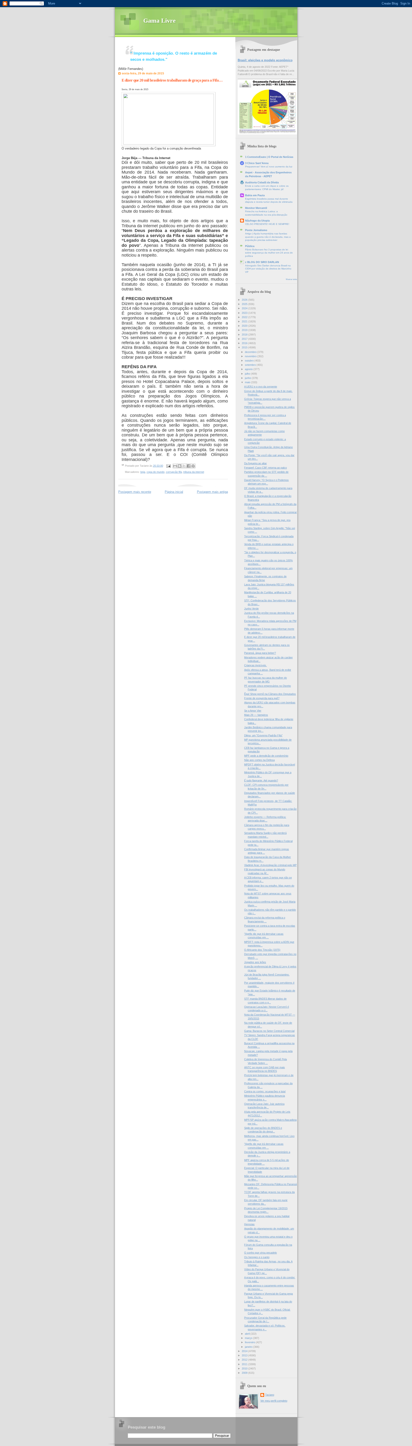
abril (247, 1333)
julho (248, 373)
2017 (245, 338)
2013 (245, 1355)
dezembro (251, 352)
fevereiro (250, 1342)
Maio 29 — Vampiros (256, 714)
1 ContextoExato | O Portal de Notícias (269, 156)
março (249, 1338)
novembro (251, 356)
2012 (245, 1359)
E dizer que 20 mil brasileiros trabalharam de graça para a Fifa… (172, 80)
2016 (245, 343)
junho (248, 378)
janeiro (249, 1346)
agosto (249, 369)
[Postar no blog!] (179, 466)
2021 (245, 321)
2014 (245, 1351)
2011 (245, 1364)
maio (248, 382)
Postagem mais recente (134, 492)
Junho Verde (251, 608)
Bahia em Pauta (255, 195)
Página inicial (174, 492)
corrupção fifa (174, 471)
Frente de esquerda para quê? (261, 698)
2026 (245, 299)
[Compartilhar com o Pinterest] (193, 466)
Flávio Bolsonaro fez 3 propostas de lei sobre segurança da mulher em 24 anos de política (269, 252)
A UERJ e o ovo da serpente (260, 386)
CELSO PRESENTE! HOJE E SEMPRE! (267, 224)
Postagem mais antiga (212, 492)
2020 (245, 325)
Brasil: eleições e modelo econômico (265, 60)
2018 (245, 334)
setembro (251, 364)
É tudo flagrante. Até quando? (261, 780)
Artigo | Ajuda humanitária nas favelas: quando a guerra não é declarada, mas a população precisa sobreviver (268, 236)
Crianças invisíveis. (255, 665)
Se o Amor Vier (252, 710)
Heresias (249, 1224)
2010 (245, 1368)
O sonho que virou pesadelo (260, 1252)
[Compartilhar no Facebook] (188, 466)
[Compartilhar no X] (184, 466)
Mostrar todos (291, 279)
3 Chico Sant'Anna (256, 163)
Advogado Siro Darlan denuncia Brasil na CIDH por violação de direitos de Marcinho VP (268, 268)
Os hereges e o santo (256, 1257)
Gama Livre (159, 20)
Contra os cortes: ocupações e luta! (265, 1091)
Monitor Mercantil (256, 208)
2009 (245, 1372)
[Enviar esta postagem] (168, 465)
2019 (245, 330)
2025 (245, 304)
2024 (245, 308)
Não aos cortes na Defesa (259, 760)
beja (142, 471)
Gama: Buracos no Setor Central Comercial (269, 1030)
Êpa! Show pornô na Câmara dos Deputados (270, 693)
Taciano (269, 1394)
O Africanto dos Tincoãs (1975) (262, 949)
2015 (245, 347)
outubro (249, 360)
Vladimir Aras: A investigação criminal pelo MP (270, 865)
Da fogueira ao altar (255, 463)
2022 (245, 317)
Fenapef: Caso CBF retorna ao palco (265, 467)
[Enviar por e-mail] (175, 466)
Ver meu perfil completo (273, 1400)
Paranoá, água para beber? (260, 652)
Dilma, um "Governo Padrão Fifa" (263, 735)
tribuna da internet (193, 471)
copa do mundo (156, 471)
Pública (249, 246)
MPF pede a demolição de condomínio (266, 755)
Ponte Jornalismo (256, 230)
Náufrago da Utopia (257, 220)
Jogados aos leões (255, 962)
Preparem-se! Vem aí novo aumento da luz (268, 166)
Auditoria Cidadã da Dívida (262, 182)
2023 (245, 312)
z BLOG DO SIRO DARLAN (262, 262)
